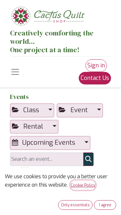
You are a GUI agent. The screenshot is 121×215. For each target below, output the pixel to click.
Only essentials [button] (75, 205)
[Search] (88, 159)
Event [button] (79, 110)
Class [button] (31, 110)
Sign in (96, 65)
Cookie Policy (83, 185)
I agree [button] (105, 205)
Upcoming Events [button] (49, 142)
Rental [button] (33, 126)
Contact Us (95, 78)
